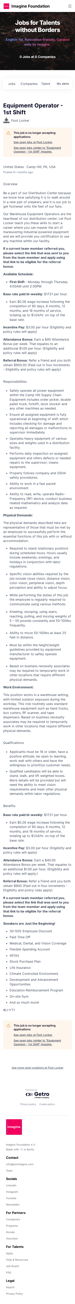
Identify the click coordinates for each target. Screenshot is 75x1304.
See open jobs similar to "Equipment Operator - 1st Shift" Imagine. (37, 149)
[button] (6, 6)
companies (29, 84)
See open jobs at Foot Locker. (33, 142)
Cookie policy (47, 1104)
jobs (11, 84)
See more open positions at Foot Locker (37, 1067)
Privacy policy (28, 1104)
